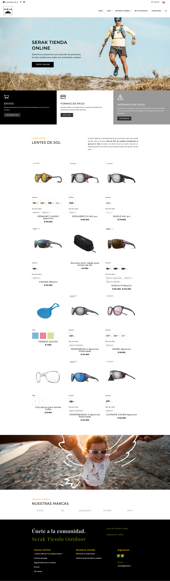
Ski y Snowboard (141, 11)
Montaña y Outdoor (122, 11)
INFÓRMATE (124, 118)
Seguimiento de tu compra (45, 563)
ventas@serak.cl (124, 566)
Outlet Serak (156, 11)
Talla (33, 395)
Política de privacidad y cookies (88, 558)
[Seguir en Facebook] (118, 555)
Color (34, 330)
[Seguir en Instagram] (122, 555)
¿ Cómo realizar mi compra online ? (48, 554)
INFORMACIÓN (12, 115)
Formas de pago (40, 558)
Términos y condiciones (85, 554)
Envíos (36, 567)
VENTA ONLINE (43, 64)
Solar (109, 11)
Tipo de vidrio (37, 209)
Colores (34, 197)
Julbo (100, 11)
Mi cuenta (155, 2)
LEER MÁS (67, 115)
